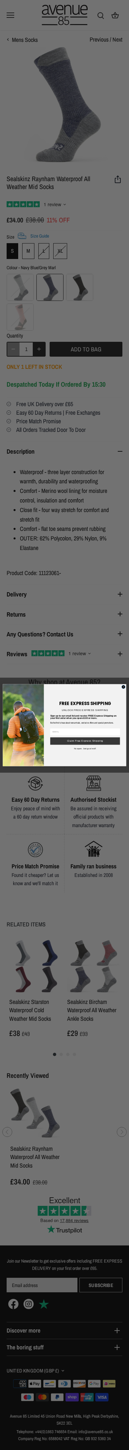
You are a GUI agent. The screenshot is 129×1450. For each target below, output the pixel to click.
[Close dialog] (123, 686)
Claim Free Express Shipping (85, 741)
